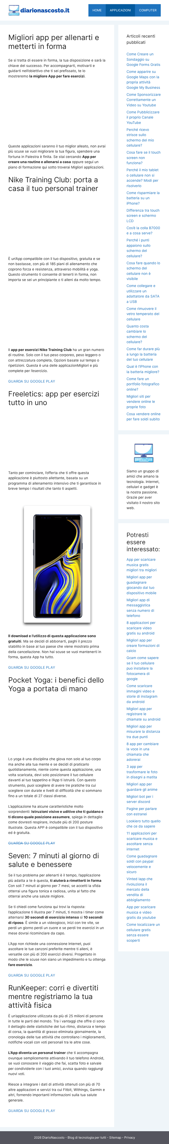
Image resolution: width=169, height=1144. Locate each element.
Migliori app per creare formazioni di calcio (143, 645)
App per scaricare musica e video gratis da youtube (141, 912)
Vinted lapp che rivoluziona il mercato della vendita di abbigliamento (140, 889)
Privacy (129, 1137)
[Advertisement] (57, 113)
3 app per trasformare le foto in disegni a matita (142, 772)
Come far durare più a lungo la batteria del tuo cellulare (143, 354)
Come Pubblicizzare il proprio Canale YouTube (143, 117)
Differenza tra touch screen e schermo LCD (143, 215)
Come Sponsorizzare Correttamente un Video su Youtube (144, 99)
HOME (97, 10)
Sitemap (115, 1137)
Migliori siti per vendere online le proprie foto (141, 401)
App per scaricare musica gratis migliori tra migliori (142, 564)
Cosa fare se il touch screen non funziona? (144, 157)
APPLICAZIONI (120, 10)
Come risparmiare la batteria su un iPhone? (143, 198)
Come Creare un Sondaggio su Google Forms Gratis (143, 59)
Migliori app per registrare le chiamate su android (144, 714)
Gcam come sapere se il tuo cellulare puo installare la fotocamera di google (143, 668)
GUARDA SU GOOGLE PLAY (31, 381)
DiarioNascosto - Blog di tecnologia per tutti (74, 1137)
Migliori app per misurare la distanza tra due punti (143, 731)
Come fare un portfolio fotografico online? (143, 384)
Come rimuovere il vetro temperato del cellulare (143, 314)
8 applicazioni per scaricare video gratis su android (141, 628)
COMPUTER (148, 10)
